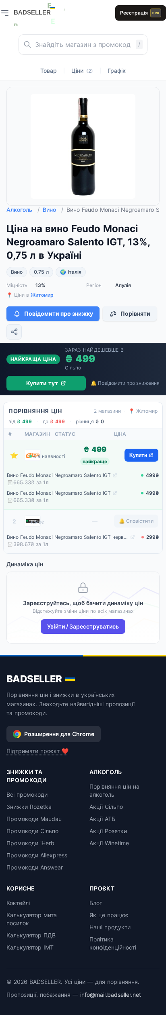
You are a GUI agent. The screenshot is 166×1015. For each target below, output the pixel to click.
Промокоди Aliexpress (36, 855)
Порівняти (135, 313)
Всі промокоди (27, 794)
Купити (138, 455)
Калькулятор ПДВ (31, 935)
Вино (53, 209)
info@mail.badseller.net (110, 994)
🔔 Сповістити (136, 521)
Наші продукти (110, 927)
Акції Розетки (108, 830)
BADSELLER (34, 679)
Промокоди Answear (34, 867)
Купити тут (42, 383)
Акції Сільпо (106, 806)
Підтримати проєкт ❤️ (37, 750)
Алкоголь (22, 209)
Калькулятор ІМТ (30, 947)
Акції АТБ (102, 818)
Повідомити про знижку (58, 313)
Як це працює (109, 915)
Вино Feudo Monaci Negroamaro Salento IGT (59, 475)
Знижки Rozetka (29, 806)
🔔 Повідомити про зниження (125, 383)
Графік (117, 70)
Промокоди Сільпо (32, 830)
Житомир (42, 295)
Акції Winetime (109, 843)
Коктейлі (18, 902)
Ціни (82, 70)
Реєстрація (139, 13)
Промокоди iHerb (30, 843)
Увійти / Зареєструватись (83, 626)
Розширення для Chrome (59, 733)
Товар (48, 70)
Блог (95, 902)
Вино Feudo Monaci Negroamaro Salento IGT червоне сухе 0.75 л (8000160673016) (68, 537)
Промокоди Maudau (34, 818)
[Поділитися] (14, 332)
